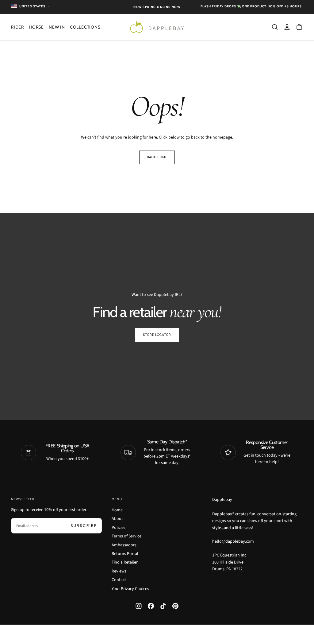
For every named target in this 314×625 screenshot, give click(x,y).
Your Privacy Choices (130, 589)
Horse (36, 27)
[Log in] (287, 27)
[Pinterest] (175, 606)
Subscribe (84, 525)
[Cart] (299, 27)
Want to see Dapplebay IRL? (157, 295)
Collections (85, 27)
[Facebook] (151, 606)
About (117, 519)
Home (117, 510)
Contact (119, 580)
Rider (17, 27)
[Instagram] (138, 606)
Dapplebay (222, 500)
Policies (118, 528)
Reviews (119, 571)
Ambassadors (124, 545)
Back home (157, 157)
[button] (274, 27)
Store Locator (157, 334)
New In (57, 27)
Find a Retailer (125, 562)
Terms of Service (126, 536)
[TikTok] (163, 606)
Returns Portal (125, 554)
